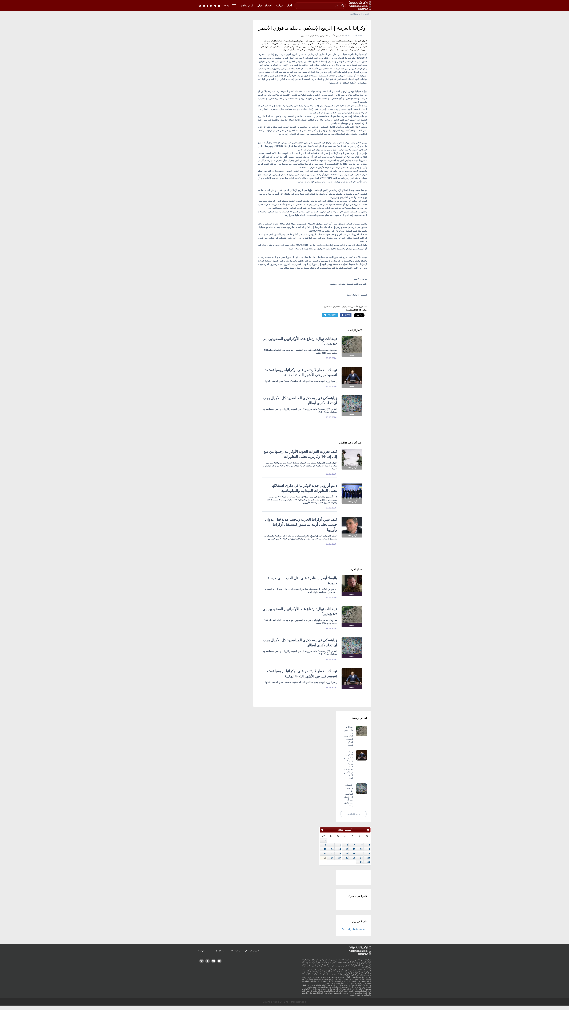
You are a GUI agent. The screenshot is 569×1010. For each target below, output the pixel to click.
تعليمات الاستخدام (252, 950)
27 (339, 858)
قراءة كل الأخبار (353, 813)
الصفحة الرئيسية (204, 950)
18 (354, 853)
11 (354, 849)
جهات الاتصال (220, 950)
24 (361, 858)
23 (368, 858)
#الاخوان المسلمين (309, 35)
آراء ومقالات (356, 14)
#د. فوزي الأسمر (336, 35)
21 (332, 853)
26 (347, 858)
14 (332, 849)
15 (325, 849)
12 (347, 849)
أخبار (367, 14)
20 (339, 853)
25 (354, 858)
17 (361, 853)
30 (368, 862)
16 (368, 853)
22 (325, 853)
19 (347, 853)
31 (361, 862)
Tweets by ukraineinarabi (353, 929)
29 (325, 858)
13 (339, 849)
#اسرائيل (324, 35)
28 (332, 858)
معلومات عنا (235, 950)
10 (361, 849)
